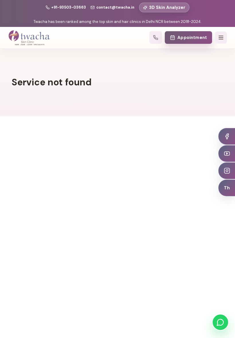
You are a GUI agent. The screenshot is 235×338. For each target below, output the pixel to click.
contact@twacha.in (115, 7)
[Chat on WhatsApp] (220, 322)
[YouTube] (226, 153)
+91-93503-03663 (68, 7)
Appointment (192, 37)
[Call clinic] (155, 37)
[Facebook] (226, 136)
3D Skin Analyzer (167, 7)
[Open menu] (221, 38)
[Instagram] (226, 170)
